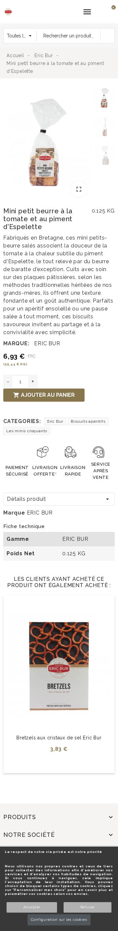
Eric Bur (55, 421)
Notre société (28, 834)
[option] (47, 143)
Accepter (31, 907)
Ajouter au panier (44, 395)
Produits (19, 817)
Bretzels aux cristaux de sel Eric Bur (59, 737)
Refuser (87, 907)
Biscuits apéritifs (88, 421)
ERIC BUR (47, 343)
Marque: (16, 343)
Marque (14, 513)
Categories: (22, 421)
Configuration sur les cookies (59, 920)
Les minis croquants (26, 431)
